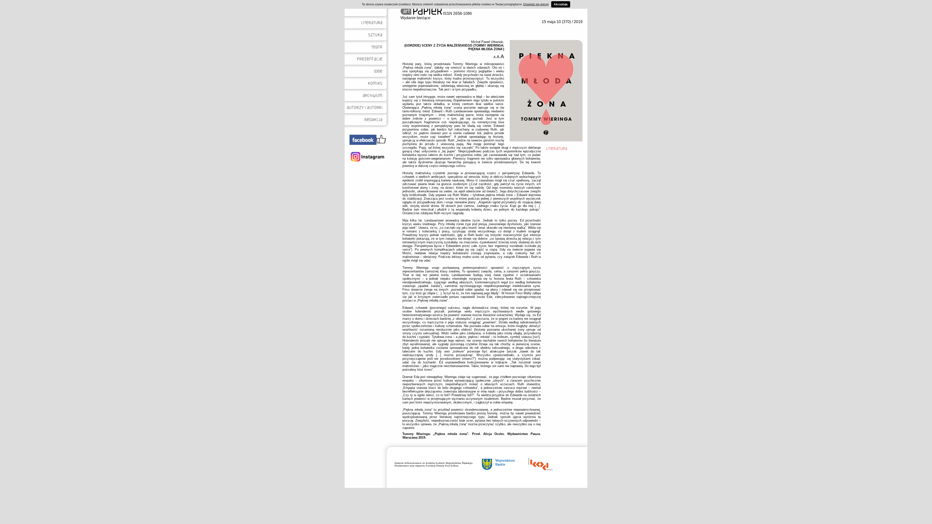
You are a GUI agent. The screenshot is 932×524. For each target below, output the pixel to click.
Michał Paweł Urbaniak (487, 42)
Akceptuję (561, 4)
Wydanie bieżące (415, 18)
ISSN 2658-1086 (457, 13)
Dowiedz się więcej (536, 4)
